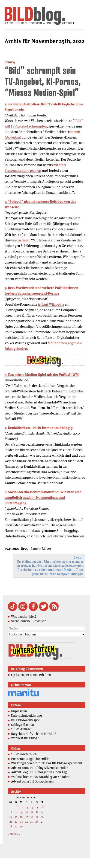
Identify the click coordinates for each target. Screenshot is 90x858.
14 (10, 817)
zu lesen (23, 240)
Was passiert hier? (23, 617)
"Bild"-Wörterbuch (24, 754)
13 (42, 812)
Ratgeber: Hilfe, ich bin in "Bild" (33, 734)
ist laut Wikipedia (51, 304)
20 (42, 817)
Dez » (17, 834)
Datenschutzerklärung (26, 715)
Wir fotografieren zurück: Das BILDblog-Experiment (46, 763)
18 (31, 817)
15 (16, 817)
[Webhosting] (23, 695)
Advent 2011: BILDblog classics (32, 781)
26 (36, 821)
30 (21, 826)
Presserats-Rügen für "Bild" (30, 759)
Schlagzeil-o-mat (22, 725)
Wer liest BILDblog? (25, 738)
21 (10, 821)
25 (31, 821)
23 (21, 821)
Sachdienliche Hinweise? (28, 621)
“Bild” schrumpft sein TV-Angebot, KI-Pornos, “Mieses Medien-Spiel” (43, 81)
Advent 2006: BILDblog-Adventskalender (39, 768)
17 (26, 817)
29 (15, 826)
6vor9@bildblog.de (70, 574)
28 (10, 826)
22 (16, 821)
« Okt (10, 834)
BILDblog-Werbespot (25, 720)
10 (26, 812)
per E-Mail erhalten (31, 675)
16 (21, 817)
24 (26, 821)
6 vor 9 (10, 62)
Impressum (19, 711)
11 (32, 812)
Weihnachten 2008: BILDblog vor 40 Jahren (41, 777)
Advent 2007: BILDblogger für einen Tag (39, 772)
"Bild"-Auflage (21, 729)
